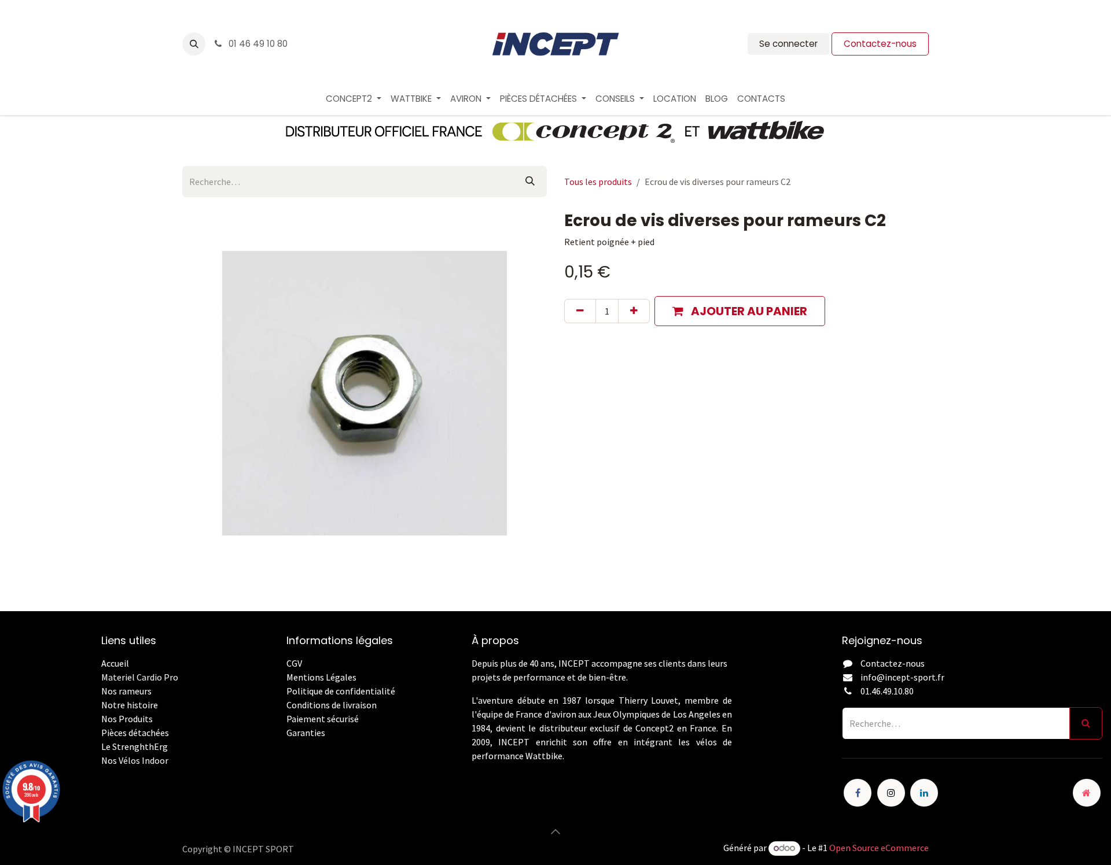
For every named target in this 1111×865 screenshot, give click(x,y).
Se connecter (788, 44)
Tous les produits (598, 181)
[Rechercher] (530, 181)
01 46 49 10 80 (257, 44)
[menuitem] (353, 99)
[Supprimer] (580, 311)
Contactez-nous (880, 44)
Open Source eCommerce (879, 847)
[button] (193, 44)
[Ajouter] (634, 311)
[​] (287, 746)
